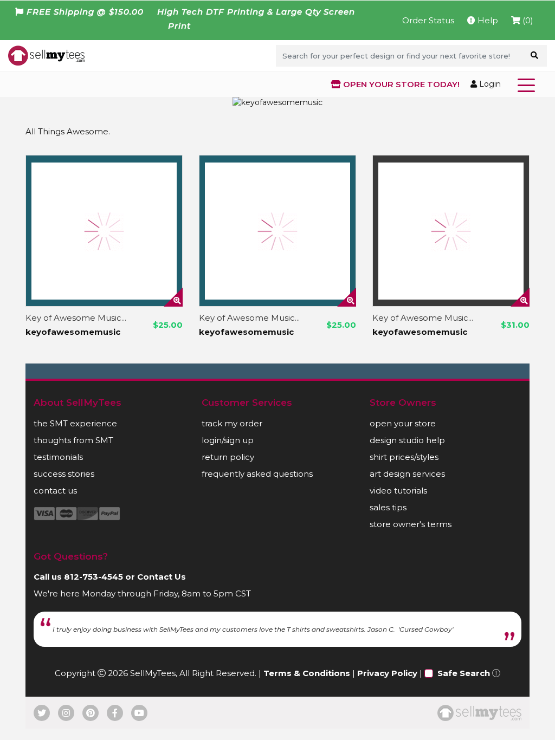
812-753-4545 (93, 577)
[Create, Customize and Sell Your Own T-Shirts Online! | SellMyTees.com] (46, 55)
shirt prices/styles (404, 457)
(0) (526, 20)
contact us (55, 490)
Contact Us (161, 577)
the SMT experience (75, 423)
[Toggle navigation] (528, 84)
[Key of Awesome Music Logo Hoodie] (104, 231)
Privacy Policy (387, 673)
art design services (407, 474)
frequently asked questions (257, 474)
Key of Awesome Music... (75, 318)
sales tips (388, 507)
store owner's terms (410, 524)
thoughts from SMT (73, 440)
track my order (232, 423)
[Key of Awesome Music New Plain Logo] (277, 231)
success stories (64, 474)
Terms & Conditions (306, 673)
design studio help (407, 440)
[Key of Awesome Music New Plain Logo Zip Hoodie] (451, 231)
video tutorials (398, 490)
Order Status (428, 20)
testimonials (58, 457)
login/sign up (228, 440)
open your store (403, 423)
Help (486, 20)
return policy (228, 457)
